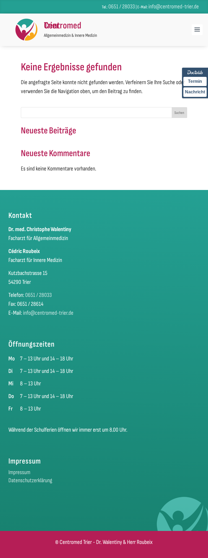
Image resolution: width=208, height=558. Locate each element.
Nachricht (195, 92)
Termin (195, 81)
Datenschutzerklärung (30, 481)
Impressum (19, 473)
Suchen (179, 112)
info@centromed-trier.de (173, 6)
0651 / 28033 (121, 6)
